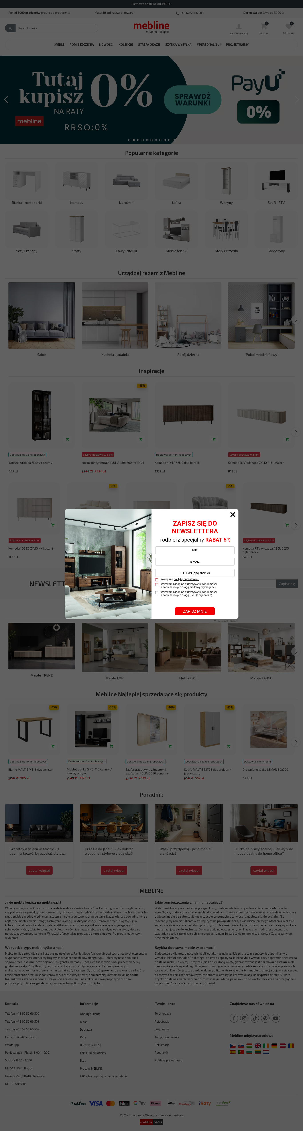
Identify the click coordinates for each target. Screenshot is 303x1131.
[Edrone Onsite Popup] (151, 565)
